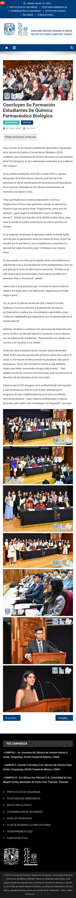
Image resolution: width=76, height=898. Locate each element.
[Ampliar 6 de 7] (68, 622)
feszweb (31, 128)
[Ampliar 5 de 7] (68, 573)
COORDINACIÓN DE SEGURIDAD (25, 11)
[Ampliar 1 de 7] (68, 413)
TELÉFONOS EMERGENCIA (54, 7)
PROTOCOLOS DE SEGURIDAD (23, 7)
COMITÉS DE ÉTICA (17, 838)
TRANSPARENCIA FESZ (20, 831)
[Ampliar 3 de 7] (68, 490)
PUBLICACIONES (45, 15)
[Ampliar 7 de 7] (68, 670)
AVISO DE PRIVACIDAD (19, 818)
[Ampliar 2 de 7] (68, 451)
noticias (27, 122)
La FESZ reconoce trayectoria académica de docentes (14, 718)
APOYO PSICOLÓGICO (55, 11)
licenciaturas (11, 122)
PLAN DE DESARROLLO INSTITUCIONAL (29, 824)
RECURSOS (28, 15)
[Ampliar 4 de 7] (68, 537)
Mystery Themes (43, 894)
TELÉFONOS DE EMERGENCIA (23, 798)
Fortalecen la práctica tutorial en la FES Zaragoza (65, 718)
